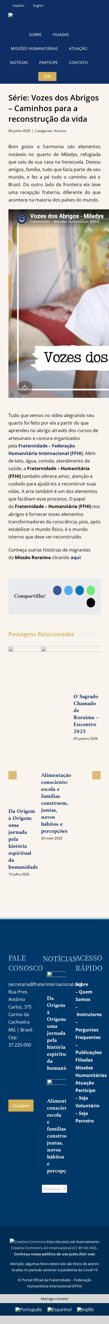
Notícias (60, 130)
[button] (69, 76)
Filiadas (84, 1060)
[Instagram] (12, 1063)
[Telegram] (12, 1077)
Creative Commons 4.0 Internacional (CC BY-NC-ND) (53, 1247)
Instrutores (89, 1014)
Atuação (84, 1083)
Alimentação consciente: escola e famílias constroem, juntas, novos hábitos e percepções (56, 803)
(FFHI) (76, 453)
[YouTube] (24, 1063)
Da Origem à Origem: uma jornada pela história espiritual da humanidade (62, 1033)
